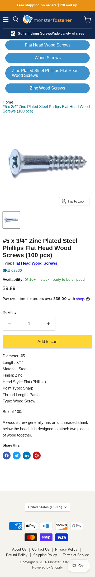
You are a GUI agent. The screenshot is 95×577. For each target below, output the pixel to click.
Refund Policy (16, 555)
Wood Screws (48, 57)
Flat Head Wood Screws (47, 45)
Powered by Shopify (47, 567)
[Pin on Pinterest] (37, 455)
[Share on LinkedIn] (27, 455)
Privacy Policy (66, 549)
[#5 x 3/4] (11, 220)
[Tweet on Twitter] (17, 455)
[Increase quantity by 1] (48, 324)
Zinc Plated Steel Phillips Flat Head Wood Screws (45, 73)
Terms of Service (76, 555)
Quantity (9, 312)
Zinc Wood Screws (47, 88)
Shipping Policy (45, 555)
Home (8, 102)
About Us (19, 549)
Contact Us (40, 549)
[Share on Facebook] (7, 455)
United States (45, 507)
